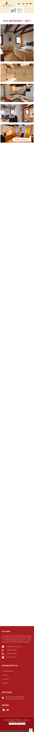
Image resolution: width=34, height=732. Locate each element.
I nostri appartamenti (8, 671)
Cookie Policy (21, 723)
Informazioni (5, 679)
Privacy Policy (13, 723)
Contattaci (5, 683)
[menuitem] (23, 4)
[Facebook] (3, 710)
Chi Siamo (5, 675)
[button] (18, 3)
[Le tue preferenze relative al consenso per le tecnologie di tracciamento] (31, 730)
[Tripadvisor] (8, 710)
